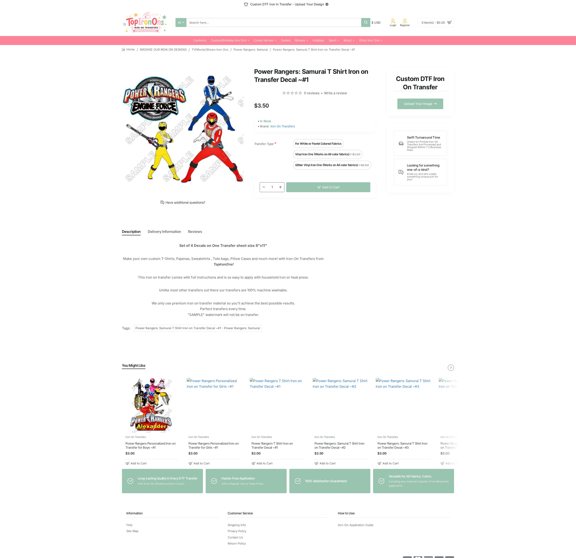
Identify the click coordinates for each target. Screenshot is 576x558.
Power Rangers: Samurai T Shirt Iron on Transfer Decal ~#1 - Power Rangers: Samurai (197, 328)
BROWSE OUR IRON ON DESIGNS (163, 49)
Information (134, 513)
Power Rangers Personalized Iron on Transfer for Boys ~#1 (151, 446)
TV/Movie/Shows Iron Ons (210, 49)
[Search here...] (365, 22)
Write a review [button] (335, 93)
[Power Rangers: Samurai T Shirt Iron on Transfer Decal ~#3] (403, 405)
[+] (280, 187)
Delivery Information (164, 231)
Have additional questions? (185, 202)
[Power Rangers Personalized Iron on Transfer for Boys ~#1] (151, 405)
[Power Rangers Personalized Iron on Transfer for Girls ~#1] (214, 405)
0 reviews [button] (312, 93)
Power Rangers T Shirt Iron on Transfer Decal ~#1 (272, 446)
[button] (328, 187)
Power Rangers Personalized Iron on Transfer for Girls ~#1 (214, 446)
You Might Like (133, 365)
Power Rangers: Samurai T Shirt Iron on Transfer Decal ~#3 (403, 446)
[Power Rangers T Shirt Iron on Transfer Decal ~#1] (277, 405)
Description (131, 231)
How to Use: (346, 513)
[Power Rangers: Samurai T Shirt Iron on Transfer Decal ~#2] (340, 405)
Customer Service (240, 513)
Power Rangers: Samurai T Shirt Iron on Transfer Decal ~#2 (339, 446)
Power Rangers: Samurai (251, 49)
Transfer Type (264, 144)
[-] (264, 187)
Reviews (195, 231)
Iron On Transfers (282, 126)
